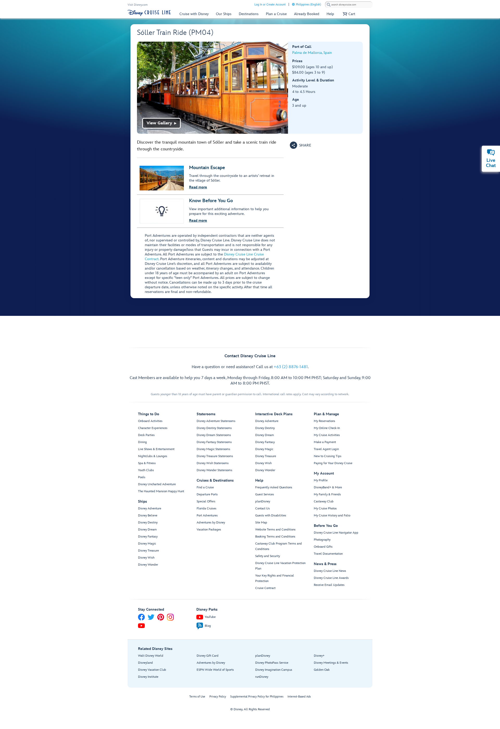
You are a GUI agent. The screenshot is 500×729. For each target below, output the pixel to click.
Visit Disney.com (138, 5)
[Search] (328, 4)
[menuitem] (293, 4)
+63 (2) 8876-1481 (291, 367)
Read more (198, 187)
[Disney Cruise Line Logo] (149, 13)
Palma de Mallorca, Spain (312, 52)
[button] (348, 13)
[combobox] (348, 4)
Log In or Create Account (270, 4)
